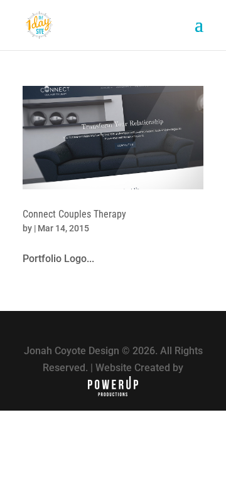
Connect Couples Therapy (74, 214)
